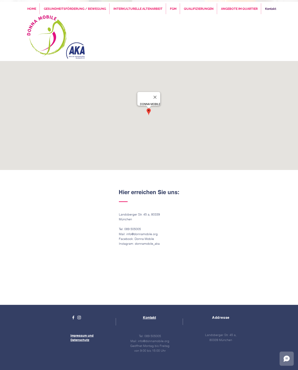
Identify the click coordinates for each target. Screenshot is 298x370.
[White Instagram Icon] (79, 317)
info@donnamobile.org (142, 234)
